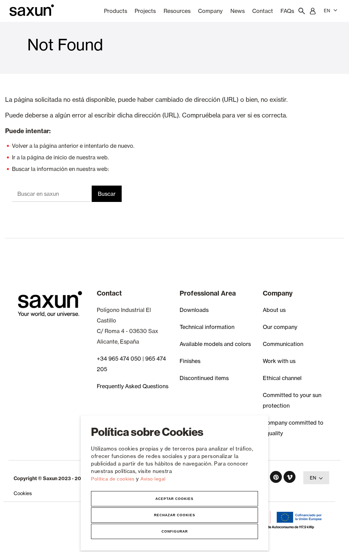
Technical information (207, 327)
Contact (262, 10)
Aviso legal (153, 479)
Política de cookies (113, 479)
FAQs (287, 10)
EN (327, 10)
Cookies (23, 493)
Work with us (279, 361)
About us (274, 309)
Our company (280, 327)
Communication (283, 344)
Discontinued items (204, 378)
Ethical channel (282, 378)
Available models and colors (215, 344)
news (237, 10)
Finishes (190, 361)
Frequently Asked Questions (132, 386)
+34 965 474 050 (119, 358)
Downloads (194, 309)
